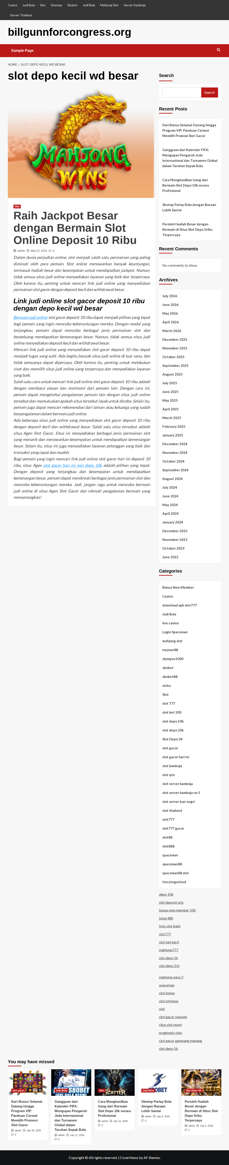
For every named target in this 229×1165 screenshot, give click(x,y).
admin (21, 250)
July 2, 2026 (206, 1125)
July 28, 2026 (33, 1130)
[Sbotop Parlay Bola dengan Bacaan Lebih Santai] (158, 1082)
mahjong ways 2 (171, 977)
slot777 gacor (173, 828)
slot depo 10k (173, 721)
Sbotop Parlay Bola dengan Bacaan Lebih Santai (189, 207)
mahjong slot (172, 641)
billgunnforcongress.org (69, 32)
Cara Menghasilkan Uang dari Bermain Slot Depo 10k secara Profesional (185, 185)
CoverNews (129, 1157)
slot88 (167, 837)
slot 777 (168, 703)
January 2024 (172, 522)
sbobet (168, 668)
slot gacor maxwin (173, 1017)
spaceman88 (172, 864)
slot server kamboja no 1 (181, 793)
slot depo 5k (168, 958)
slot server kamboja (177, 784)
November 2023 (174, 540)
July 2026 (169, 296)
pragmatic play (170, 1032)
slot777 (168, 819)
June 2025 (170, 392)
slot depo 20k (173, 730)
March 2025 (171, 418)
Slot (43, 5)
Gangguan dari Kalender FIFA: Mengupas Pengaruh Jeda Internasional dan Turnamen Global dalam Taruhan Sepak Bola (189, 158)
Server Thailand (21, 15)
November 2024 (174, 453)
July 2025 (169, 383)
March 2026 (171, 331)
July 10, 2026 (120, 1121)
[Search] (218, 50)
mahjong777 (168, 950)
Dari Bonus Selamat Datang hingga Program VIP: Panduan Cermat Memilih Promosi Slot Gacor (189, 130)
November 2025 (174, 348)
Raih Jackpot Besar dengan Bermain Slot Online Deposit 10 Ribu (75, 227)
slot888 (168, 846)
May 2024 (170, 505)
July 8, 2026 (163, 1116)
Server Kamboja (135, 5)
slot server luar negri (178, 802)
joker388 (166, 918)
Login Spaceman (175, 632)
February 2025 (173, 426)
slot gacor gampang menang (180, 1040)
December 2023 (174, 531)
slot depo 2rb (169, 966)
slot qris (168, 775)
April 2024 (170, 513)
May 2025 (170, 400)
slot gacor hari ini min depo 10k (72, 465)
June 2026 (170, 305)
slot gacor (170, 748)
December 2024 (174, 444)
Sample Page (22, 50)
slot (162, 1009)
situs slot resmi (170, 1024)
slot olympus (168, 1001)
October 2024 (173, 461)
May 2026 (170, 313)
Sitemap (56, 5)
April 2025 (170, 409)
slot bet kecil (169, 942)
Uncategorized (174, 882)
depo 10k (166, 894)
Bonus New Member (178, 587)
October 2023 (173, 548)
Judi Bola (29, 5)
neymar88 (170, 650)
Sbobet (72, 5)
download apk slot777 (179, 605)
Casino (12, 5)
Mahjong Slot (109, 5)
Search (166, 75)
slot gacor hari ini (175, 757)
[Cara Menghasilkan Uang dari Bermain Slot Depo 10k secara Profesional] (115, 1082)
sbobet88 (170, 677)
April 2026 (170, 322)
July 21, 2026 (77, 1135)
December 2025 (174, 339)
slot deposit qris (171, 902)
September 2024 (175, 470)
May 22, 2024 (39, 250)
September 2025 (175, 365)
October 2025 (173, 357)
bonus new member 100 (177, 910)
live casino (170, 623)
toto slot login (169, 926)
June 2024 (170, 496)
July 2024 (169, 487)
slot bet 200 (171, 712)
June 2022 (170, 557)
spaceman (170, 855)
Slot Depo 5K (172, 739)
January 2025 (172, 435)
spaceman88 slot (175, 873)
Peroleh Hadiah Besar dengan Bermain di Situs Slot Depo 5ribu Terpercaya (187, 229)
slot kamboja (172, 766)
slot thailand (172, 810)
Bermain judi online (30, 317)
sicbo (166, 685)
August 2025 (172, 374)
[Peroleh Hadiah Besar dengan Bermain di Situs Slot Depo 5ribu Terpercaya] (201, 1082)
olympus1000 (172, 659)
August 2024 (172, 479)
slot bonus (167, 993)
